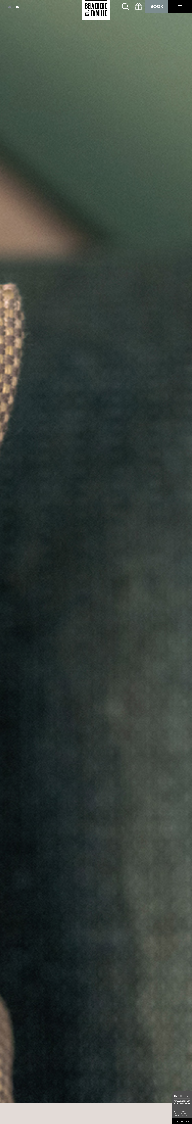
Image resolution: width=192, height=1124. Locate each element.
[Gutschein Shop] (138, 6)
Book (156, 6)
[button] (14, 551)
